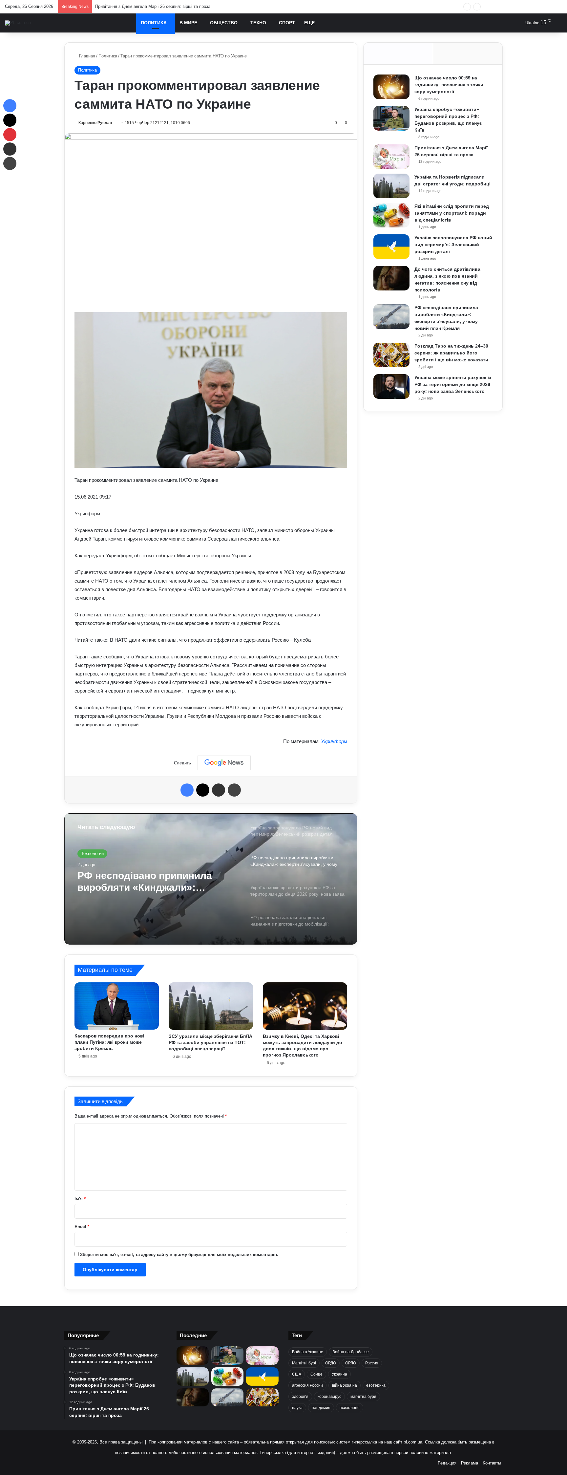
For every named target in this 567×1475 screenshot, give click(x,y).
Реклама (469, 1463)
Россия (371, 1363)
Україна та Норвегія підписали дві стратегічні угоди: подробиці (157, 6)
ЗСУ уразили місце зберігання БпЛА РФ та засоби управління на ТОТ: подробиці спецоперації (210, 1042)
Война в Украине (307, 1352)
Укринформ (334, 741)
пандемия (321, 1407)
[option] (210, 879)
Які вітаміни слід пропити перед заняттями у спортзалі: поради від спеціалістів (451, 213)
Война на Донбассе (350, 1352)
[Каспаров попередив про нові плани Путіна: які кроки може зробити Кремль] (116, 1006)
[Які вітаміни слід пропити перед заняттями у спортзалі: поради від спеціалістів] (391, 215)
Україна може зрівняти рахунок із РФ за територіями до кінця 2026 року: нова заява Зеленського (153, 881)
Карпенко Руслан (95, 122)
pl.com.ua (413, 1442)
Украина (339, 1374)
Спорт (287, 22)
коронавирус (329, 1396)
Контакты (492, 1463)
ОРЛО (350, 1363)
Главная (86, 55)
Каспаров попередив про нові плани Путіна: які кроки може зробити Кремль (109, 1042)
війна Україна (344, 1385)
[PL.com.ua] (18, 23)
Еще (309, 22)
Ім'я (80, 1198)
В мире (188, 22)
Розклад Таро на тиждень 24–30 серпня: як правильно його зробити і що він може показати (451, 352)
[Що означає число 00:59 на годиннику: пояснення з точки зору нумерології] (391, 87)
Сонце (316, 1374)
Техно (258, 22)
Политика (154, 22)
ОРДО (330, 1363)
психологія (350, 1407)
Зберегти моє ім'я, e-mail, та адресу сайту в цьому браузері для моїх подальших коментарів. (179, 1254)
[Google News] (224, 763)
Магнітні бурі (304, 1363)
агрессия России (307, 1385)
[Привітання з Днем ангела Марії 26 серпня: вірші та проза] (391, 156)
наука (297, 1407)
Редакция (447, 1463)
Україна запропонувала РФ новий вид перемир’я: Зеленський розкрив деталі (453, 244)
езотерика (376, 1385)
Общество (224, 22)
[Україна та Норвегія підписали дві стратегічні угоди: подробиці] (391, 186)
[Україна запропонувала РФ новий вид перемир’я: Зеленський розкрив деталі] (391, 246)
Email (81, 1226)
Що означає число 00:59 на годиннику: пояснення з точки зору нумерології (448, 84)
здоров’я (300, 1396)
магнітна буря (363, 1396)
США (296, 1374)
